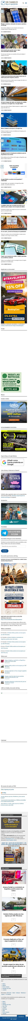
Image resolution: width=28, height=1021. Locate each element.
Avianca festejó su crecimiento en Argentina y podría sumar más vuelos (12, 638)
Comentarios (7, 662)
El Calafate (8, 994)
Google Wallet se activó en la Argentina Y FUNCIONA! (11, 180)
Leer (13, 894)
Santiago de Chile (6, 988)
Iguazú (2, 994)
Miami (3, 984)
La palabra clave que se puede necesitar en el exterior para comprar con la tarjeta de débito (13, 206)
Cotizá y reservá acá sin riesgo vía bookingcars (12, 325)
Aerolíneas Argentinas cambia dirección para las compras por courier (15, 682)
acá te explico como (11, 840)
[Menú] (26, 3)
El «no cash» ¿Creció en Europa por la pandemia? (13, 231)
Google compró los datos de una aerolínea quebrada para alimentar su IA (14, 677)
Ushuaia (18, 992)
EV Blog (4, 792)
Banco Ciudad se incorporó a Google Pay (11, 128)
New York (4, 1006)
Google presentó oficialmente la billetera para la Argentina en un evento (13, 154)
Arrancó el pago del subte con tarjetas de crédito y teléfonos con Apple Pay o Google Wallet (13, 103)
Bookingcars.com (10, 838)
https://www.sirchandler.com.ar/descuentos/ (11, 619)
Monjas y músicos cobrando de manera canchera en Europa (13, 24)
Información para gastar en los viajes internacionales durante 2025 (10, 50)
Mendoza (23, 992)
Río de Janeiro (5, 987)
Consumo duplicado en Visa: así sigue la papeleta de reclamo (15, 671)
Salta (13, 992)
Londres (4, 990)
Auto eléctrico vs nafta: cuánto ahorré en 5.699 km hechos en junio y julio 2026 (12, 804)
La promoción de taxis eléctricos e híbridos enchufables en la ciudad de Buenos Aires (13, 801)
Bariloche (9, 992)
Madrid (4, 985)
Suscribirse (21, 1016)
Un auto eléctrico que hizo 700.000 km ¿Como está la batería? (13, 797)
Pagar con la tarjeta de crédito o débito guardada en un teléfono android (13, 257)
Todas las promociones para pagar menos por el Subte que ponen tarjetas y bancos (13, 77)
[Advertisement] (11, 351)
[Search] (23, 3)
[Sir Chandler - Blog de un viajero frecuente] (11, 3)
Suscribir (5, 551)
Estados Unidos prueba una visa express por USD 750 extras (13, 633)
